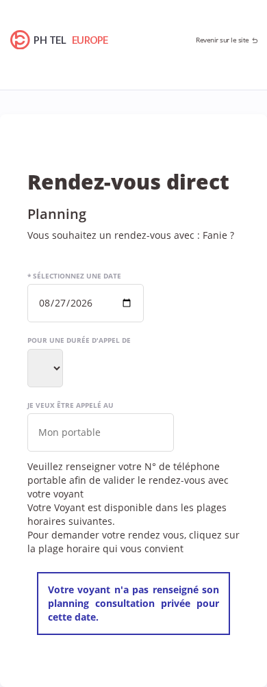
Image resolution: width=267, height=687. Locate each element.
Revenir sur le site (222, 39)
